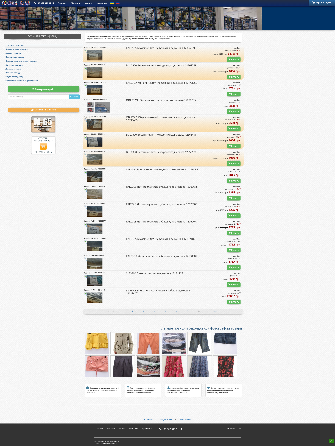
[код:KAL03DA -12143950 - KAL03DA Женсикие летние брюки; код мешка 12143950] (94, 90)
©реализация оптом (106, 442)
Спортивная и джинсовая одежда (21, 61)
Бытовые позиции (14, 65)
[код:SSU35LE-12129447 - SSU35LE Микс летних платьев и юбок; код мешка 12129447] (94, 297)
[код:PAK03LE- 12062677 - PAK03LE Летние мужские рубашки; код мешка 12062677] (94, 229)
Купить (235, 59)
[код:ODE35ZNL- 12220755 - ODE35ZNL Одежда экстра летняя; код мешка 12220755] (102, 107)
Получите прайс (44, 109)
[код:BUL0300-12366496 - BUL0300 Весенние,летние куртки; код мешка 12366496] (94, 142)
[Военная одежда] (43, 121)
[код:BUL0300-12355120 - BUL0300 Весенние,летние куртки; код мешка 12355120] (94, 159)
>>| (215, 311)
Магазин (75, 3)
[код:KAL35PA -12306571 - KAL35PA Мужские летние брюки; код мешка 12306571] (94, 55)
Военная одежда (13, 73)
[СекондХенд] (16, 3)
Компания (102, 3)
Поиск (232, 428)
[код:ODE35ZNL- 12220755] (90, 104)
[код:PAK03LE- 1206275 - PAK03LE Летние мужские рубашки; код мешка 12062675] (94, 194)
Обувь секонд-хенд (14, 77)
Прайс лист (147, 428)
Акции (88, 3)
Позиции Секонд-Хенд (42, 36)
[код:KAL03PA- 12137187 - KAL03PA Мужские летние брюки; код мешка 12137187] (94, 246)
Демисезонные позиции (16, 49)
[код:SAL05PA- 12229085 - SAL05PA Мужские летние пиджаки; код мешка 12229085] (94, 176)
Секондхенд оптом (166, 420)
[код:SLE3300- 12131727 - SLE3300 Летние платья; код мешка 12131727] (94, 280)
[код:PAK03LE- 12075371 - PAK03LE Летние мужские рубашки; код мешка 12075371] (94, 211)
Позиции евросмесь (14, 57)
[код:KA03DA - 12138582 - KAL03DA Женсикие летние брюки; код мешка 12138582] (94, 263)
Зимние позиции (13, 53)
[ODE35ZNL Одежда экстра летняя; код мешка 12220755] (90, 110)
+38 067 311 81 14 (45, 3)
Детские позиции (13, 69)
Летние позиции (15, 45)
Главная (62, 3)
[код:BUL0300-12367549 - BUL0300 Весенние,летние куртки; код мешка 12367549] (94, 72)
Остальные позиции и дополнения (21, 81)
